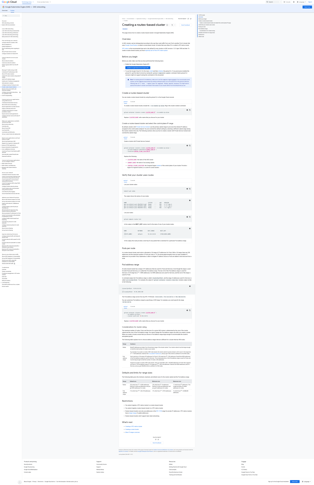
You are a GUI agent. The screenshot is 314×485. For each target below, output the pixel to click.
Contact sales (27, 472)
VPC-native (125, 48)
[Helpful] (188, 18)
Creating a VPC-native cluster (133, 426)
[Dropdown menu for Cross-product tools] (51, 2)
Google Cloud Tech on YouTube (249, 474)
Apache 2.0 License (123, 451)
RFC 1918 (159, 411)
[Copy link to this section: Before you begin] (139, 57)
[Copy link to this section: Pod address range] (140, 265)
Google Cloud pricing (29, 467)
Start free (307, 7)
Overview (4, 10)
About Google (27, 481)
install (151, 71)
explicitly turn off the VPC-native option (156, 50)
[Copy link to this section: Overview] (132, 39)
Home (123, 18)
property (174, 79)
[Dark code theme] (187, 110)
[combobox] (274, 1)
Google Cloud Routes (131, 45)
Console (288, 2)
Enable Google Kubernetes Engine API (137, 67)
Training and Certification (175, 474)
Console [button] (132, 101)
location (159, 165)
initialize (160, 71)
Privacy (34, 481)
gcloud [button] (125, 101)
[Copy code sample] (190, 110)
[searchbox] (11, 15)
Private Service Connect (143, 127)
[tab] (125, 101)
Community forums (101, 464)
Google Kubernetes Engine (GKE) (17, 7)
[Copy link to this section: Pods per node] (137, 248)
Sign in (310, 2)
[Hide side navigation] (19, 482)
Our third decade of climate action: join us (67, 481)
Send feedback (185, 25)
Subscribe (295, 481)
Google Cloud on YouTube (248, 472)
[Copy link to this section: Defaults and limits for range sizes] (154, 373)
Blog (242, 464)
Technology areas (27, 2)
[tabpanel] (157, 111)
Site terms (40, 481)
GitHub (170, 464)
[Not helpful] (190, 18)
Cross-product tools (43, 2)
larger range (132, 413)
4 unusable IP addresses (155, 353)
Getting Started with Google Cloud (177, 467)
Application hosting (141, 18)
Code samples (172, 469)
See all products (28, 464)
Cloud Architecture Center (175, 472)
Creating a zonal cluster (132, 429)
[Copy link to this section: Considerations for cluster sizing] (148, 327)
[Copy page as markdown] (172, 25)
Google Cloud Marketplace (30, 469)
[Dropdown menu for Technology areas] (34, 2)
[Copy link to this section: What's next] (134, 422)
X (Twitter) (244, 469)
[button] (10, 25)
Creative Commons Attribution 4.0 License (163, 449)
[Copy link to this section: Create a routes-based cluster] (151, 93)
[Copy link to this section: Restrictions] (134, 401)
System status (100, 472)
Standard (125, 29)
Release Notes (100, 469)
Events (243, 467)
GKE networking (39, 7)
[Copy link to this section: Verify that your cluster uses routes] (155, 175)
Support (98, 467)
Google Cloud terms (50, 481)
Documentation (130, 18)
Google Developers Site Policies (145, 451)
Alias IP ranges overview (132, 432)
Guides (12, 10)
